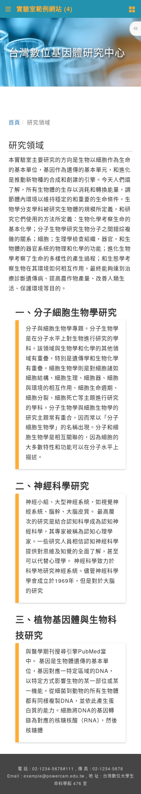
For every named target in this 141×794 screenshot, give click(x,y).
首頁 (14, 122)
